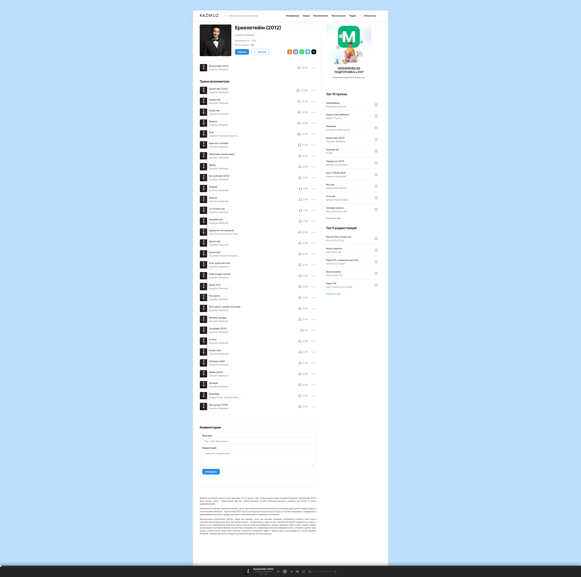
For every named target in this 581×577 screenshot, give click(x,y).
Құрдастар (214, 99)
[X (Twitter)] (313, 51)
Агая (211, 132)
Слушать (242, 52)
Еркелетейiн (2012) (219, 66)
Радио (352, 15)
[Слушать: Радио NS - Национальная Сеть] (376, 262)
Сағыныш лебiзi (217, 361)
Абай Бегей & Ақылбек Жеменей (225, 234)
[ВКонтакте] (295, 51)
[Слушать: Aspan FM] (376, 285)
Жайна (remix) (216, 372)
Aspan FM (331, 283)
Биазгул (213, 197)
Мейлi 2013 (215, 285)
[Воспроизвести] (203, 68)
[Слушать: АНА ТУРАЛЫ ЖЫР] (376, 174)
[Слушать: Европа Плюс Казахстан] (376, 238)
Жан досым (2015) (218, 404)
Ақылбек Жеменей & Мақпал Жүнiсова (225, 255)
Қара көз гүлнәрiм (218, 143)
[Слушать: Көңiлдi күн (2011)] (376, 163)
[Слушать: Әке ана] (376, 186)
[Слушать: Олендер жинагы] (376, 209)
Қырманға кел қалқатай (221, 230)
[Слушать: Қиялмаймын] (376, 104)
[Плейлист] (297, 571)
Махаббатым (215, 219)
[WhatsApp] (301, 51)
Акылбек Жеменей (218, 408)
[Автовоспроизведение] (303, 571)
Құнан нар (214, 110)
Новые (306, 15)
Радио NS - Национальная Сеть (342, 260)
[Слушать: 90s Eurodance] (376, 273)
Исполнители (320, 15)
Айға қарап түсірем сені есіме (224, 306)
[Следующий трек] (291, 571)
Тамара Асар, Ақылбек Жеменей (225, 397)
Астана (212, 339)
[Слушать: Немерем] (376, 128)
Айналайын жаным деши (222, 154)
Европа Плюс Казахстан (338, 236)
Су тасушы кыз (217, 208)
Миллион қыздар (217, 317)
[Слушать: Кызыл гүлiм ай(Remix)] (376, 116)
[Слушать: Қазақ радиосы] (376, 250)
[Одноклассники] (289, 51)
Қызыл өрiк (215, 252)
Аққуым (213, 186)
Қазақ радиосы (334, 248)
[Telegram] (307, 51)
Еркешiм (213, 383)
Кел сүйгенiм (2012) (219, 176)
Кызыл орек (215, 350)
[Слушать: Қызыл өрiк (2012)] (376, 139)
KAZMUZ (209, 16)
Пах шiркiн (214, 295)
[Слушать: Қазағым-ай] (376, 151)
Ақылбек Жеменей (244, 35)
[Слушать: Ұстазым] (376, 198)
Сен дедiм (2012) (218, 328)
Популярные (292, 15)
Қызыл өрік (215, 241)
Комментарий (209, 448)
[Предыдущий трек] (278, 571)
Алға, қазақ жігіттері (219, 263)
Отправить (211, 471)
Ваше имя (207, 435)
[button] (309, 571)
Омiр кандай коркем (220, 274)
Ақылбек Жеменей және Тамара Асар (225, 135)
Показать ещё (333, 218)
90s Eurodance (333, 271)
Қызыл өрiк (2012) (218, 88)
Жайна (212, 165)
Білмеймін (214, 394)
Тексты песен (338, 15)
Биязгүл (213, 121)
